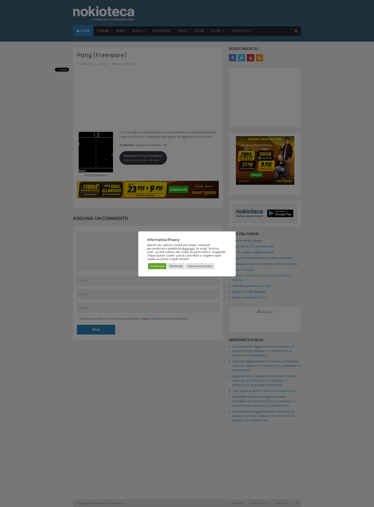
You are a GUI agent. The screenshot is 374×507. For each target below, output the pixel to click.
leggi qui (188, 248)
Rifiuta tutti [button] (176, 266)
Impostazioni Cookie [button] (200, 266)
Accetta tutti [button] (157, 266)
